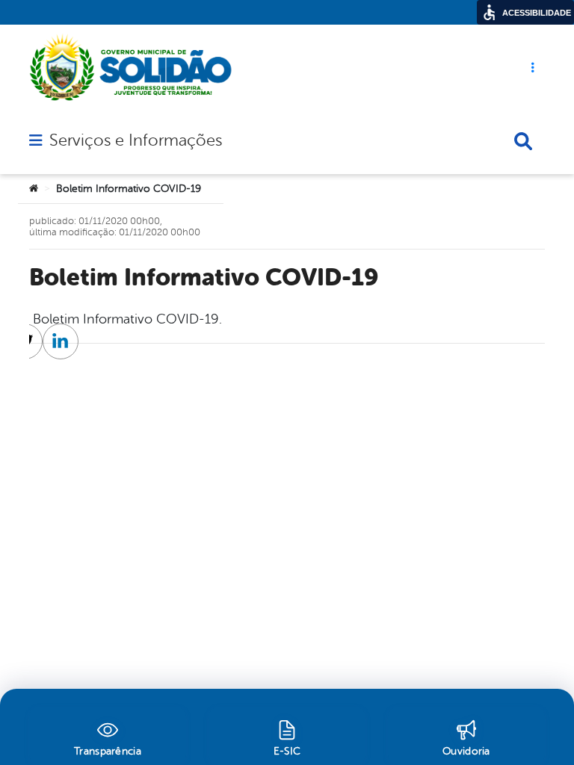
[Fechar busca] (523, 141)
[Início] (33, 189)
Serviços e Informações (135, 140)
